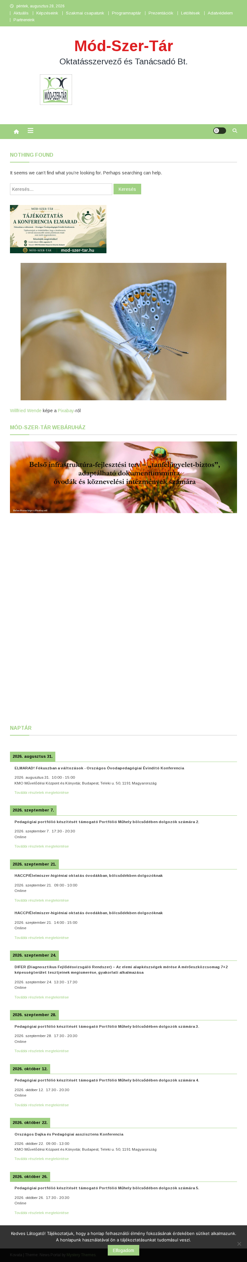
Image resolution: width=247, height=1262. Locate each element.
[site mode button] (219, 130)
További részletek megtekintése (41, 792)
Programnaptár (126, 13)
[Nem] (239, 1243)
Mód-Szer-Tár (123, 45)
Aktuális (21, 13)
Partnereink (24, 19)
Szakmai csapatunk (85, 13)
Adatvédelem (220, 13)
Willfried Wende (25, 410)
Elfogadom (123, 1250)
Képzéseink (47, 13)
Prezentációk (161, 13)
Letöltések (190, 13)
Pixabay (66, 410)
